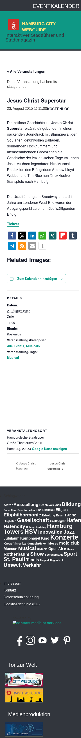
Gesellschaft (33, 520)
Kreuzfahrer (12, 543)
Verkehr (32, 565)
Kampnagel (30, 538)
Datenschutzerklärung (21, 597)
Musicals (33, 346)
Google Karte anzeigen (49, 448)
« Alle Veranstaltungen (26, 71)
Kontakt (10, 590)
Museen (10, 549)
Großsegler (57, 521)
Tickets (13, 223)
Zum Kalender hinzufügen (37, 278)
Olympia (42, 549)
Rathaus (69, 549)
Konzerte (64, 537)
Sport (70, 554)
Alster (8, 505)
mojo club (69, 543)
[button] (12, 235)
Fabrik (70, 515)
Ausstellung (26, 504)
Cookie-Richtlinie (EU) (22, 604)
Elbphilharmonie (22, 515)
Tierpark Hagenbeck (51, 560)
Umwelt (13, 565)
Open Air (55, 549)
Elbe (38, 510)
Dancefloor (10, 510)
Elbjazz (62, 510)
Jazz (69, 532)
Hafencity (14, 526)
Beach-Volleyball (50, 505)
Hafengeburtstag (36, 527)
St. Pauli (14, 559)
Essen (60, 515)
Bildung (71, 504)
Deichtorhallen (26, 510)
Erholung (48, 515)
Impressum (12, 583)
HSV (30, 531)
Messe (53, 543)
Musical (13, 357)
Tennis (32, 559)
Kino (45, 538)
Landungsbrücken (34, 543)
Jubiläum (11, 538)
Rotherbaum (16, 554)
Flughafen (10, 521)
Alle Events (15, 346)
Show (37, 554)
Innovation (50, 532)
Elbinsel (48, 510)
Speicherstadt (54, 554)
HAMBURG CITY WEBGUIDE (39, 26)
